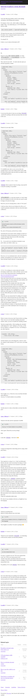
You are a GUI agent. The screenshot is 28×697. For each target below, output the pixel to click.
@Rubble (3, 185)
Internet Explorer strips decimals (13, 6)
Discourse (9, 693)
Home (2, 687)
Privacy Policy (4, 690)
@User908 (24, 113)
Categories (7, 687)
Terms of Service (21, 687)
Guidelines (13, 687)
